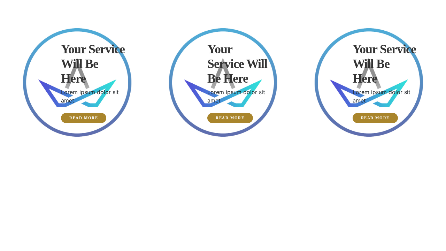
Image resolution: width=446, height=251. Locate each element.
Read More (83, 118)
